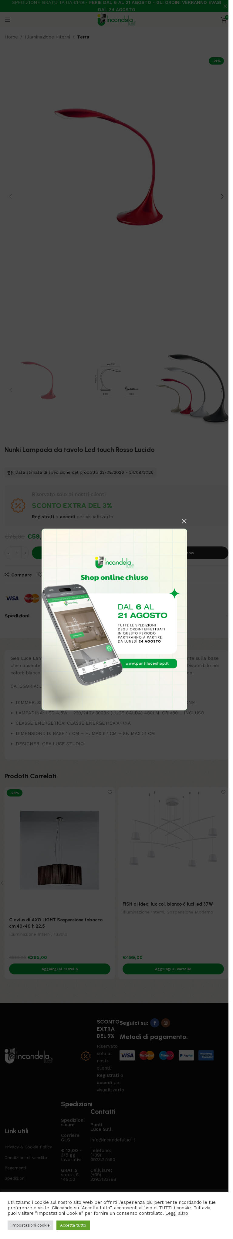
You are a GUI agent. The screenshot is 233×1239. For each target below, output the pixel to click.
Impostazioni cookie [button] (30, 1225)
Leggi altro (176, 1213)
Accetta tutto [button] (73, 1225)
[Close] (184, 521)
